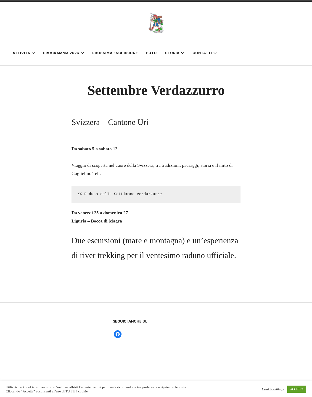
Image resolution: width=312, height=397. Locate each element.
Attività (21, 53)
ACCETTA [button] (297, 389)
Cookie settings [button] (273, 389)
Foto (151, 53)
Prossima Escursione (115, 53)
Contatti (202, 53)
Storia (172, 53)
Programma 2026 (61, 53)
